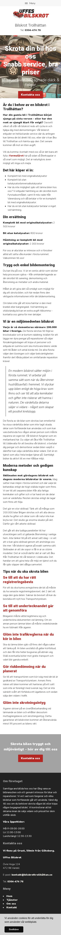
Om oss (11, 903)
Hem (9, 896)
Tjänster (12, 900)
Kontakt (11, 907)
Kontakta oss (30, 95)
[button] (37, 922)
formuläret (16, 155)
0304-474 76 (33, 30)
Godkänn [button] (14, 929)
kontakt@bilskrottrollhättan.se (32, 875)
